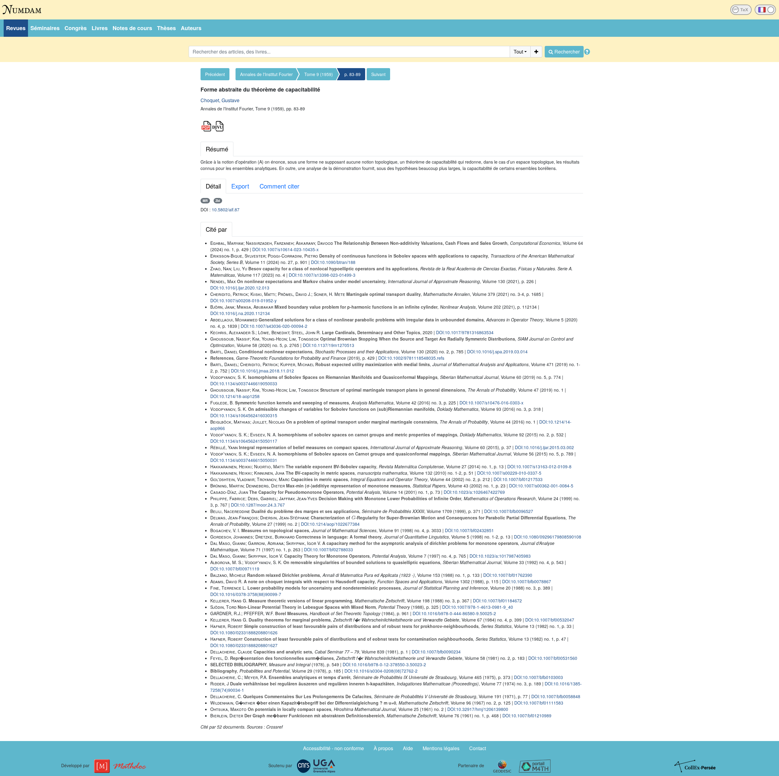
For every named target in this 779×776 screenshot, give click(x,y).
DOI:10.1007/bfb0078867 (526, 581)
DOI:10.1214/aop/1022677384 (330, 524)
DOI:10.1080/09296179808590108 (547, 537)
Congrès (76, 28)
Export (240, 186)
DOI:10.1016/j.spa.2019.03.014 (497, 351)
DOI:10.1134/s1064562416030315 (243, 415)
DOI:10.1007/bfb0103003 (538, 677)
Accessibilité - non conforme (333, 748)
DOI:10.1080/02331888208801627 (244, 645)
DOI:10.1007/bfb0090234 (436, 652)
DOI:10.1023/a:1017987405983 (500, 556)
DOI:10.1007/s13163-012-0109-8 (539, 466)
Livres (100, 28)
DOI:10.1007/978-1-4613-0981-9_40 (477, 607)
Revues (16, 28)
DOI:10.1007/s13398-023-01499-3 (322, 275)
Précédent (215, 74)
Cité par (216, 229)
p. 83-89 (352, 74)
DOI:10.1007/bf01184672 (497, 601)
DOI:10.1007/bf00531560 (552, 658)
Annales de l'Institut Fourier (266, 74)
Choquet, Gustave (220, 100)
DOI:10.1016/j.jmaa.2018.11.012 (262, 371)
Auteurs (191, 28)
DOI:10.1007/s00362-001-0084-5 (541, 486)
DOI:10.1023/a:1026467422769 (474, 492)
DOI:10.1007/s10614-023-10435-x (285, 249)
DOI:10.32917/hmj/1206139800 (477, 709)
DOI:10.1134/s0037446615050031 (243, 460)
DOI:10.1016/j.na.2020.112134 (240, 313)
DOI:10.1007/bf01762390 (507, 575)
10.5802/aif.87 (225, 209)
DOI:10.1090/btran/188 (333, 262)
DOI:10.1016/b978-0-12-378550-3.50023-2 (384, 664)
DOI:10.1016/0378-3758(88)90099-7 (245, 594)
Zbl (217, 200)
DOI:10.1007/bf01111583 (538, 703)
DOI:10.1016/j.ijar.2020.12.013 (239, 288)
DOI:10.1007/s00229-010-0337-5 (509, 473)
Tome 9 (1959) (318, 74)
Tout (518, 51)
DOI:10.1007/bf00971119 (234, 569)
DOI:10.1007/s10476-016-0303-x (491, 403)
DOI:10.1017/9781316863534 (465, 332)
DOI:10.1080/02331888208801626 (244, 632)
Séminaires (45, 28)
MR (205, 200)
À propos (383, 748)
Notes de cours (132, 28)
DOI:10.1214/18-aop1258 (235, 396)
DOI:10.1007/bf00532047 (549, 620)
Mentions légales (441, 748)
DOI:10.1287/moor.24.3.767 (258, 505)
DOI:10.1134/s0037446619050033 (243, 383)
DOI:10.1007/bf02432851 (469, 530)
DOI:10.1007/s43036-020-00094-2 (274, 326)
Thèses (166, 28)
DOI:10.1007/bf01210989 (526, 715)
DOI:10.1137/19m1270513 (328, 345)
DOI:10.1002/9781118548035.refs (411, 358)
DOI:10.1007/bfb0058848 (555, 696)
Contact (477, 748)
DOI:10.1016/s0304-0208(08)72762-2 (380, 671)
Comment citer (279, 186)
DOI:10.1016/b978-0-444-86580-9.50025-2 (454, 613)
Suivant (378, 74)
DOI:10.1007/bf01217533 (518, 479)
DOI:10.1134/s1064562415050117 (243, 441)
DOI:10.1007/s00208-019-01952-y (243, 300)
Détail (213, 186)
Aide (408, 748)
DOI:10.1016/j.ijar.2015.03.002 (544, 447)
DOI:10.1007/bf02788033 (328, 549)
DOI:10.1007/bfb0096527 (508, 511)
